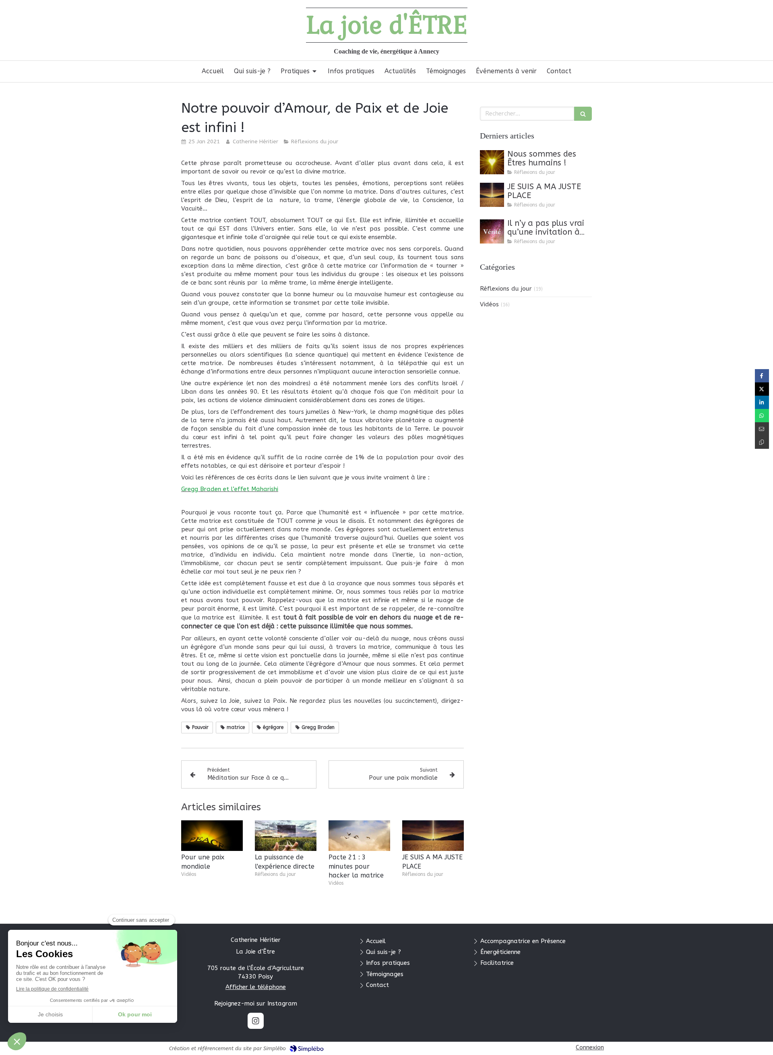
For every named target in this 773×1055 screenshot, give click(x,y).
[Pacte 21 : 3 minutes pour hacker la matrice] (359, 835)
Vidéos (489, 304)
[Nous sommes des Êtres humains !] (492, 162)
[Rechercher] (583, 114)
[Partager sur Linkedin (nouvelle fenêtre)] (762, 402)
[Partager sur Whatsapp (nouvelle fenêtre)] (762, 415)
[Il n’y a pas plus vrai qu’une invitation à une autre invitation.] (492, 231)
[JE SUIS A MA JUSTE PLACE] (433, 835)
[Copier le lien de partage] (762, 442)
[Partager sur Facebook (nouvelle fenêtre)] (762, 375)
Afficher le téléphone (255, 987)
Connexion (590, 1047)
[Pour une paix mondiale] (212, 835)
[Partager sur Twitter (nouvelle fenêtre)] (762, 389)
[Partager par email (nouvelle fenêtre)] (762, 429)
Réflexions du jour (506, 288)
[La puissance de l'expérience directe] (285, 835)
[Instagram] (256, 1021)
